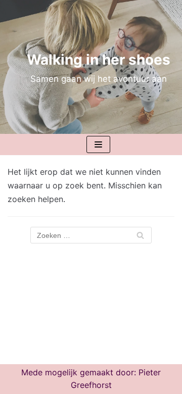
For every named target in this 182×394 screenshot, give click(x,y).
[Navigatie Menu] (98, 144)
